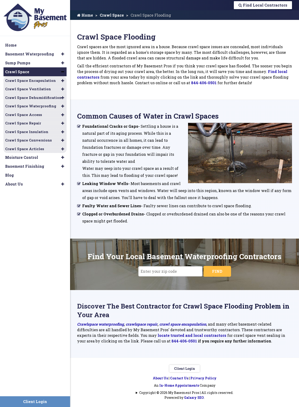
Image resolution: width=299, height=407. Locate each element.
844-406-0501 (204, 82)
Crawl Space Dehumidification (33, 97)
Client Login (184, 368)
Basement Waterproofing (29, 53)
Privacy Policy (203, 378)
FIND (217, 271)
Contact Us (179, 378)
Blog (9, 175)
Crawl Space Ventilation (28, 89)
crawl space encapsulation (182, 324)
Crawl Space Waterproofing (30, 106)
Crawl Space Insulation (26, 131)
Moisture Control (21, 157)
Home (87, 15)
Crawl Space (112, 15)
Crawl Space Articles (24, 148)
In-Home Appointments (179, 385)
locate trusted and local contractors (192, 335)
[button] (63, 54)
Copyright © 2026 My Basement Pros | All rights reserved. (186, 392)
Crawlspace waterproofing (100, 324)
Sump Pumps (17, 62)
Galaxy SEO (194, 397)
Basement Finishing (24, 166)
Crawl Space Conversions (28, 140)
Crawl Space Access (23, 114)
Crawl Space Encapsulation (30, 80)
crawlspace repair (141, 324)
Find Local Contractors (264, 5)
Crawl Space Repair (23, 123)
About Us (160, 378)
